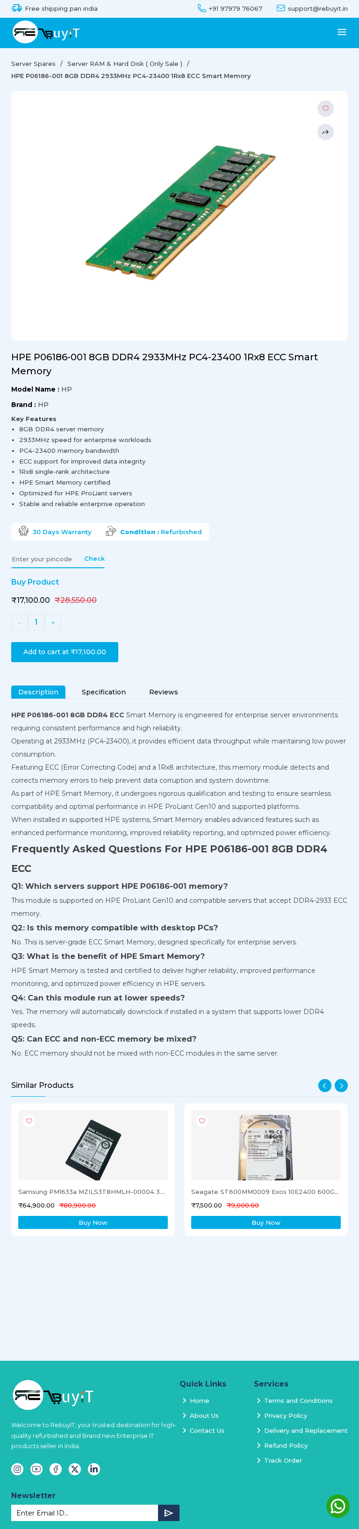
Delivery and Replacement (306, 1430)
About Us (204, 1415)
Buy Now (93, 1222)
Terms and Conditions (298, 1400)
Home (199, 1400)
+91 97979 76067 (235, 8)
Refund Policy (286, 1445)
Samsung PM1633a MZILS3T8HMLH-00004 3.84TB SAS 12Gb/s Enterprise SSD (92, 1191)
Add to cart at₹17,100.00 (64, 652)
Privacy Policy (285, 1415)
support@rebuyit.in (318, 8)
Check (94, 558)
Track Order (283, 1460)
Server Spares (33, 63)
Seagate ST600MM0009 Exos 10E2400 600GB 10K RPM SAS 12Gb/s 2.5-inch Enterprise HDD (265, 1191)
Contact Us (207, 1430)
